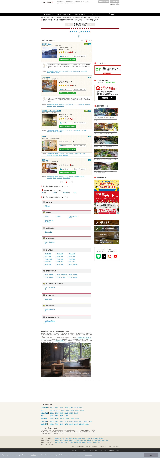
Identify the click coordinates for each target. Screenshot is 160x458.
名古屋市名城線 (61, 277)
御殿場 (79, 442)
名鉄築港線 (72, 259)
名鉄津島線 (72, 256)
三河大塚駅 (49, 106)
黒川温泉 (94, 440)
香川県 (81, 421)
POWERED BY (107, 83)
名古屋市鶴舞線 (49, 277)
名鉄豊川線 (60, 264)
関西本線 (47, 206)
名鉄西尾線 (48, 264)
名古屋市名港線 (49, 274)
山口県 (71, 421)
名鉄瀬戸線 (60, 254)
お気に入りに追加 (80, 56)
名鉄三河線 (72, 261)
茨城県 (82, 410)
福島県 (81, 407)
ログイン (112, 4)
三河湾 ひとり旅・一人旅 (79, 153)
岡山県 (66, 421)
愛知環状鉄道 (48, 299)
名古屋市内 (65, 192)
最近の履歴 (114, 1)
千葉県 (62, 410)
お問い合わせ (116, 446)
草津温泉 (57, 440)
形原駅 (57, 72)
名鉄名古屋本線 (73, 264)
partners (33, 455)
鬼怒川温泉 (105, 440)
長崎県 (66, 424)
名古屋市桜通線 (73, 274)
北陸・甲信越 (44, 413)
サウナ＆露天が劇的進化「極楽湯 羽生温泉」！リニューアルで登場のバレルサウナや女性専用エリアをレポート (106, 119)
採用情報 (117, 450)
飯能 (75, 442)
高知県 (90, 421)
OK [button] (151, 455)
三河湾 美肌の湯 (69, 153)
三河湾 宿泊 (61, 71)
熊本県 (71, 424)
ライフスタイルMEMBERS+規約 (107, 450)
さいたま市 (70, 442)
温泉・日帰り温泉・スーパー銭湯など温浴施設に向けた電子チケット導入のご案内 (106, 197)
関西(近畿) (44, 418)
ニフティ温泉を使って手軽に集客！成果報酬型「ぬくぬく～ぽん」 (106, 185)
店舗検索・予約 (107, 98)
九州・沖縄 (44, 424)
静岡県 (52, 415)
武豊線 (46, 216)
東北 (47, 407)
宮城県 (56, 407)
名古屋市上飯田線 (62, 274)
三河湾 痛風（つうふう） (71, 104)
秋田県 (71, 407)
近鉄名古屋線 (48, 232)
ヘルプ (109, 446)
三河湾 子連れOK (76, 130)
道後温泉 (89, 440)
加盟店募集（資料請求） (78, 446)
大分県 (56, 424)
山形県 (76, 407)
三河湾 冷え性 (68, 71)
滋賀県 (67, 418)
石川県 (71, 413)
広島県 (52, 421)
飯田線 (58, 216)
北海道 (43, 407)
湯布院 (99, 440)
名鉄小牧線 (72, 254)
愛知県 (56, 415)
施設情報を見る (66, 56)
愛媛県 (85, 421)
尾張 (43, 192)
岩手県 (66, 407)
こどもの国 (79, 32)
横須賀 (63, 442)
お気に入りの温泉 (103, 1)
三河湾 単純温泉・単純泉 (52, 71)
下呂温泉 (76, 440)
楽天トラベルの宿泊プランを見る (67, 59)
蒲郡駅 (54, 106)
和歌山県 (62, 418)
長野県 (52, 413)
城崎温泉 (71, 440)
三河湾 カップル (76, 71)
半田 (74, 192)
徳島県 (76, 421)
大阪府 (56, 418)
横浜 (56, 442)
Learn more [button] (88, 455)
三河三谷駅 (87, 104)
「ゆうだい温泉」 (59, 340)
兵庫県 (52, 418)
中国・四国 (44, 421)
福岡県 (52, 424)
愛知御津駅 (59, 131)
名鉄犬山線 (48, 256)
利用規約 (97, 450)
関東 (42, 410)
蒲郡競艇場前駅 (60, 106)
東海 (42, 415)
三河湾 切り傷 (81, 104)
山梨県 (56, 413)
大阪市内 (84, 442)
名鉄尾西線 (60, 256)
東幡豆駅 (53, 72)
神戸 (99, 442)
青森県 (61, 407)
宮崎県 (76, 424)
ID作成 (117, 4)
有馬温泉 (66, 440)
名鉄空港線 (48, 254)
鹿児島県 (81, 424)
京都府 (72, 418)
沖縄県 (87, 424)
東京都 (67, 410)
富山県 (66, 413)
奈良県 (77, 418)
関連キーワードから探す (47, 444)
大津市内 (95, 442)
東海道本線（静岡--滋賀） (49, 221)
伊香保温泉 (83, 440)
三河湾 (54, 192)
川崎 (59, 442)
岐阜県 (61, 415)
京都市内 (89, 442)
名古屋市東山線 (73, 277)
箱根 (61, 440)
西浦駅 (48, 72)
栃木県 (72, 410)
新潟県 (61, 413)
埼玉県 (58, 410)
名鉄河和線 (60, 259)
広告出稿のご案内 (106, 208)
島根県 (61, 421)
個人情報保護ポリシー (75, 450)
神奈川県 (52, 410)
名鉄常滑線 (48, 261)
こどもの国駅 (84, 71)
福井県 (76, 413)
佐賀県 (61, 424)
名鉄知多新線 (48, 259)
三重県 (66, 415)
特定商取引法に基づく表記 (88, 450)
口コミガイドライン (101, 446)
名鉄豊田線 (60, 261)
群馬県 (77, 410)
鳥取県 (56, 421)
